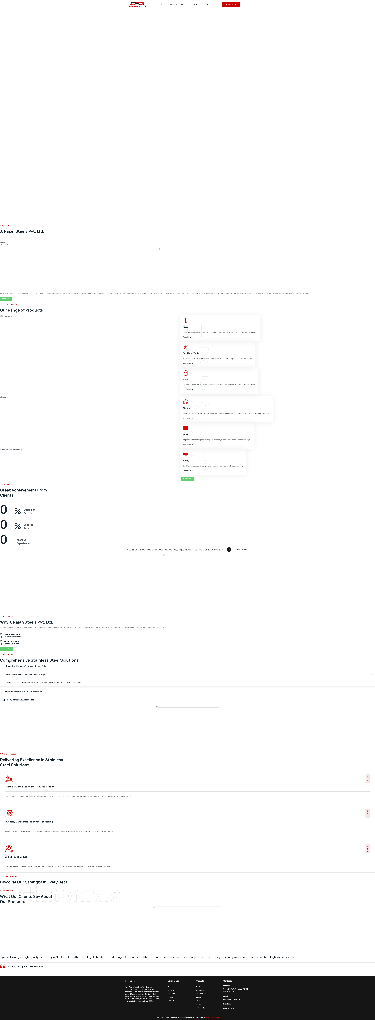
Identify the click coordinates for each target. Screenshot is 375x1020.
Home (163, 4)
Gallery (195, 4)
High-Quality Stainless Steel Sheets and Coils (24, 666)
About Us (173, 4)
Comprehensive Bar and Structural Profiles (23, 691)
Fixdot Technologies (212, 1017)
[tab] (187, 666)
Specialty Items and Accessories (18, 699)
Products (184, 4)
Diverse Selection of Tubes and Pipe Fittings (24, 674)
